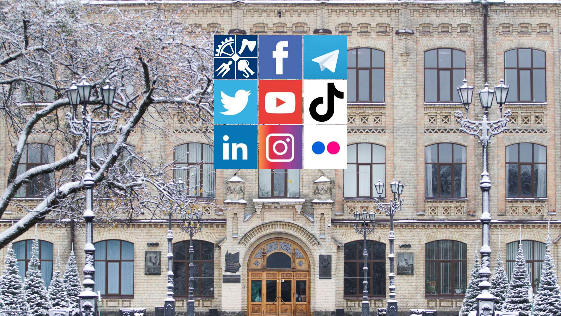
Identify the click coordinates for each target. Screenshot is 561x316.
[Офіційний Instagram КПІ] (280, 167)
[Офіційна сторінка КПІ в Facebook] (280, 77)
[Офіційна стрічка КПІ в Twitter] (235, 122)
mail (280, 280)
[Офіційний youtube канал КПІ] (280, 122)
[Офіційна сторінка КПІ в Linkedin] (235, 167)
